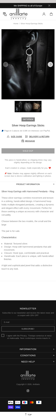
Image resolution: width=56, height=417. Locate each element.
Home (15, 24)
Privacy (23, 336)
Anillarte (18, 14)
